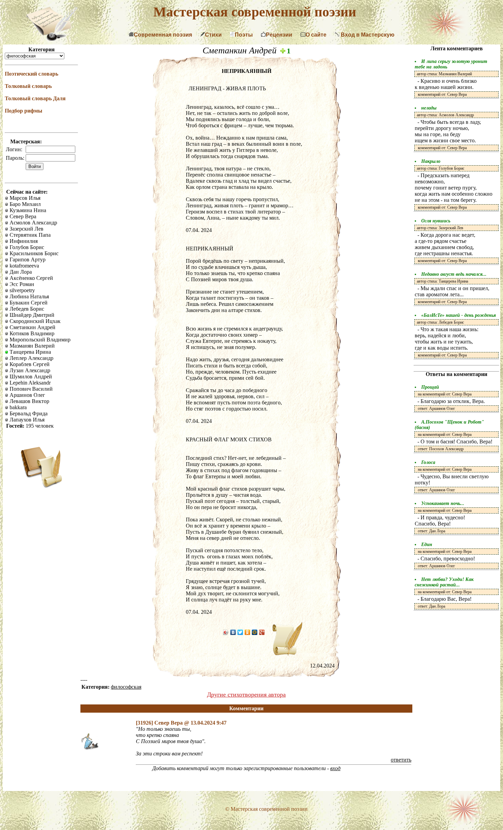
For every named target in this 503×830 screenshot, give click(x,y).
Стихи (213, 35)
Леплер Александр (30, 358)
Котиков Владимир (31, 333)
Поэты (244, 35)
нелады (429, 108)
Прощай (430, 387)
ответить (401, 760)
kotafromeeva (23, 266)
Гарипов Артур (27, 259)
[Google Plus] (262, 632)
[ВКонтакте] (233, 632)
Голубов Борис (26, 247)
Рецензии (279, 35)
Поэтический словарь (31, 74)
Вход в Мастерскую (367, 35)
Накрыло (430, 161)
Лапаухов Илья (26, 420)
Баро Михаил (24, 204)
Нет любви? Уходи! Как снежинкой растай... (444, 582)
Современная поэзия (163, 35)
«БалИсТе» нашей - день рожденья (458, 315)
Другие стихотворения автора (246, 694)
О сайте (316, 35)
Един (426, 544)
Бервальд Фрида (28, 413)
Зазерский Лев (25, 229)
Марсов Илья (24, 198)
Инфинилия (23, 241)
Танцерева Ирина (29, 352)
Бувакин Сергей (28, 303)
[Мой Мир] (254, 632)
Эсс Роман (21, 284)
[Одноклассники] (247, 632)
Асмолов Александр (32, 222)
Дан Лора (20, 272)
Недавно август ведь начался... (454, 274)
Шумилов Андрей (30, 376)
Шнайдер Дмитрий (31, 315)
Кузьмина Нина (27, 210)
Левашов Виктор (28, 401)
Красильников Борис (33, 253)
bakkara (17, 407)
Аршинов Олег (26, 395)
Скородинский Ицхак (34, 321)
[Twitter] (240, 632)
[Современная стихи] (51, 39)
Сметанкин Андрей (31, 327)
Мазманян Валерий (31, 346)
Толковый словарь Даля (35, 98)
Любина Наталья (28, 296)
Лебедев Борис (26, 309)
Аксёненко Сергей (30, 278)
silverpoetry (21, 290)
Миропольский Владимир (39, 339)
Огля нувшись (435, 220)
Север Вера (22, 216)
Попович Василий (30, 389)
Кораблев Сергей (29, 364)
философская (126, 687)
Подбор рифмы (23, 111)
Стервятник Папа (29, 235)
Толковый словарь (28, 86)
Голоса (428, 462)
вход (335, 768)
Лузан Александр (29, 370)
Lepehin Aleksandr (29, 383)
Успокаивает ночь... (442, 503)
